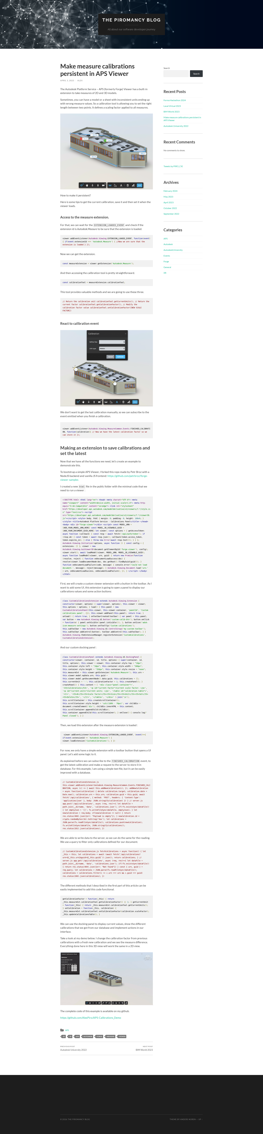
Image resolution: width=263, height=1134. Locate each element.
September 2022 (171, 213)
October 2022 (170, 208)
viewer (122, 1036)
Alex (80, 80)
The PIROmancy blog (131, 19)
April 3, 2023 (67, 80)
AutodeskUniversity (173, 250)
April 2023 (169, 202)
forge (99, 1036)
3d (70, 1036)
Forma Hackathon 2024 (175, 100)
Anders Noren (188, 1119)
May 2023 (168, 196)
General (167, 267)
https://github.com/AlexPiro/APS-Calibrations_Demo (90, 1017)
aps (77, 1036)
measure (111, 1036)
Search (167, 68)
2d (64, 1036)
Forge (166, 261)
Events (167, 255)
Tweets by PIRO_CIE (173, 166)
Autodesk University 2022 (73, 1048)
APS (67, 1030)
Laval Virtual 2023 (172, 106)
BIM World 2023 (144, 1048)
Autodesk (168, 244)
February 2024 (170, 191)
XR (165, 272)
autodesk (87, 1036)
